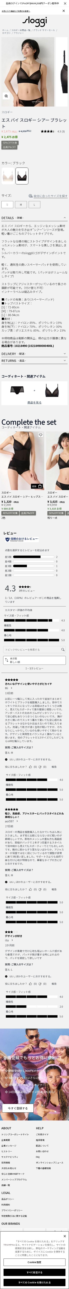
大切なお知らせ (8, 1168)
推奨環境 (40, 1139)
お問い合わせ (42, 1151)
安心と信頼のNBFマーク (12, 1173)
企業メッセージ (8, 1145)
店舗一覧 (5, 1185)
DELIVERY (13, 353)
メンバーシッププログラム (14, 1179)
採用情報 (5, 1162)
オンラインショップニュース (49, 1162)
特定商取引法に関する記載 (14, 1215)
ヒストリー (6, 1151)
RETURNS (13, 360)
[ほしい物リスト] (41, 435)
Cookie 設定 (34, 1262)
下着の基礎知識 (43, 1168)
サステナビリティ (9, 1156)
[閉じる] (65, 1236)
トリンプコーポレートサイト (15, 1134)
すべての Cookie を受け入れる (34, 1282)
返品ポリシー (7, 1198)
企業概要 (5, 1139)
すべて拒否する (34, 1272)
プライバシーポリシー (12, 1210)
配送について (42, 1145)
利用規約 (5, 1204)
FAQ (38, 1156)
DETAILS (12, 217)
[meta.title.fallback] (34, 21)
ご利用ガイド (42, 1134)
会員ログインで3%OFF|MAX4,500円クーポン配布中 (32, 3)
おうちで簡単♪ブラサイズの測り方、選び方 (19, 11)
